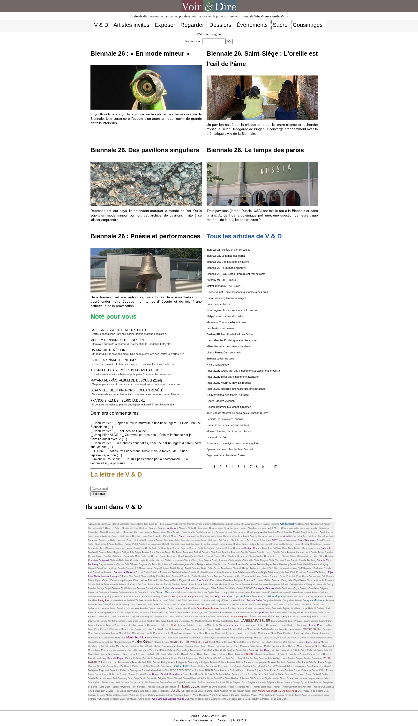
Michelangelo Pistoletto (127, 646)
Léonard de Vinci (229, 629)
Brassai (102, 552)
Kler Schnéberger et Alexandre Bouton (127, 621)
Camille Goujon (248, 552)
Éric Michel (282, 699)
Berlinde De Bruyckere (160, 548)
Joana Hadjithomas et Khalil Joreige (113, 612)
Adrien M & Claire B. (103, 528)
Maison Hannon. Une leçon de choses (229, 431)
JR (302, 612)
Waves (254, 695)
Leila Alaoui (219, 625)
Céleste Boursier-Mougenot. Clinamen (229, 406)
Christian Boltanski (98, 560)
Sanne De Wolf (313, 674)
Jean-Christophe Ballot (216, 604)
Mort (103, 650)
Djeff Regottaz (305, 568)
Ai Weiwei (172, 528)
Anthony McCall (317, 536)
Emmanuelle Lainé (251, 576)
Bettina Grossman (234, 548)
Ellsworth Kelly (148, 576)
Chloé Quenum (326, 556)
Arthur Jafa (265, 540)
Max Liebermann (122, 642)
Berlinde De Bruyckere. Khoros (225, 419)
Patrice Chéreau (133, 658)
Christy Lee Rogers (201, 560)
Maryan (182, 524)
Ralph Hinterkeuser (296, 666)
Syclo (303, 682)
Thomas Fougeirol (227, 687)
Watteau (245, 695)
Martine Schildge (244, 637)
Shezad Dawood (191, 678)
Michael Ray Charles (262, 642)
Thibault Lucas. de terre (220, 358)
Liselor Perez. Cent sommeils (224, 352)
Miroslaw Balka (247, 646)
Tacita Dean (104, 687)
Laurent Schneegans (132, 625)
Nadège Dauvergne (191, 650)
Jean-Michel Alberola (185, 608)
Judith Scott (104, 616)
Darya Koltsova (161, 568)
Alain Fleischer (225, 528)
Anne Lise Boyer (240, 536)
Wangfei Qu (228, 695)
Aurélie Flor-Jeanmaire (150, 544)
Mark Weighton (180, 637)
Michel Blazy (313, 642)
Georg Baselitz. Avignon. (221, 400)
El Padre (123, 576)
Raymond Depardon (109, 670)
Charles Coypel (205, 556)
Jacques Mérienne (314, 600)
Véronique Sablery (182, 695)
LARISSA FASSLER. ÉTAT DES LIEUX (118, 330)
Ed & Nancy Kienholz (278, 572)
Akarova (183, 528)
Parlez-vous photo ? (218, 304)
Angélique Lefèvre (310, 532)
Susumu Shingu (292, 682)
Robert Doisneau (302, 670)
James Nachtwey (120, 604)
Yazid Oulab (103, 699)
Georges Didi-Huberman (124, 588)
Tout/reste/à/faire (135, 691)
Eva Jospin (203, 580)
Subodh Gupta (232, 524)
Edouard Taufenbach (316, 572)
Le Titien (159, 524)
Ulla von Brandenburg (208, 691)
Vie (137, 695)
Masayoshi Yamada (280, 637)
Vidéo (132, 695)
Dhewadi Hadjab (241, 568)
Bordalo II (93, 552)
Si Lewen (244, 678)
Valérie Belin (251, 691)
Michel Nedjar (108, 646)
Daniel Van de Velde (107, 568)
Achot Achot (287, 523)
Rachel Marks (260, 666)
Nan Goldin (220, 650)
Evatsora (248, 580)
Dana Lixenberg (281, 564)
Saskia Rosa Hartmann (100, 678)
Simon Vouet (108, 682)
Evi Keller (258, 580)
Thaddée (150, 687)
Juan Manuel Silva (314, 612)
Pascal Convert (323, 654)
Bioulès (297, 548)
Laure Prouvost (295, 621)
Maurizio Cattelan (104, 642)
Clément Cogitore (138, 564)
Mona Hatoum (289, 646)
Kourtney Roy (153, 621)
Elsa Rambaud (163, 576)
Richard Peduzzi (238, 670)
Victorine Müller (104, 695)
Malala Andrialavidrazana (266, 629)
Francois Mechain (218, 584)
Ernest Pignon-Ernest (98, 580)
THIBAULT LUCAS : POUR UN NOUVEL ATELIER (126, 370)
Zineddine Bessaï (236, 699)
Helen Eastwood (253, 592)
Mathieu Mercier (315, 637)
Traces (155, 691)
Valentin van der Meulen (232, 691)
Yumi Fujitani (143, 699)
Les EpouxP (232, 625)
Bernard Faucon (180, 548)
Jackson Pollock (237, 600)
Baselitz (305, 544)
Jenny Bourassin (273, 608)
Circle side (248, 560)
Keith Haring (305, 616)
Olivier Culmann (219, 654)
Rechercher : (193, 41)
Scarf (130, 678)
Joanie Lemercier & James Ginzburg (150, 612)
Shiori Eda (219, 678)
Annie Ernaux (276, 536)
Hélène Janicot (258, 596)
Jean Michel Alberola (174, 604)
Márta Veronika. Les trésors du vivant (229, 346)
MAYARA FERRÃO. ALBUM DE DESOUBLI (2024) (126, 380)
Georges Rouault (145, 588)
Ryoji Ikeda (247, 674)
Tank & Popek (138, 687)
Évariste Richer (271, 524)
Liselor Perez (316, 625)
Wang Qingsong (201, 695)
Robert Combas (285, 670)
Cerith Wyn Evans (187, 556)
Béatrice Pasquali (230, 552)
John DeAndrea (211, 612)
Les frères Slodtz (285, 625)
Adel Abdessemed (314, 524)
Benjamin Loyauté (124, 548)
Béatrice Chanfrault (211, 552)
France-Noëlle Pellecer (115, 584)
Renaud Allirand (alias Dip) (155, 670)
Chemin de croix (272, 556)
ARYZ (275, 540)
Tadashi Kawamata (120, 687)
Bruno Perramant (184, 552)
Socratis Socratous (130, 682)
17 (275, 467)
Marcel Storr (125, 633)
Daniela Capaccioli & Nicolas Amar (135, 568)
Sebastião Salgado (156, 678)
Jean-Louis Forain (303, 604)
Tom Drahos (107, 691)
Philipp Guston (168, 662)
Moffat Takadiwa (272, 646)
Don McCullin (142, 572)
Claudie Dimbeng (308, 560)
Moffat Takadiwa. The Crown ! (224, 285)
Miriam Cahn (232, 646)
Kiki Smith (102, 621)
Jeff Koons (258, 608)
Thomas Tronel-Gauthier (284, 687)
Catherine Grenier (149, 556)
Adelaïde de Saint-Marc (100, 524)
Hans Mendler (194, 592)
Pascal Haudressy (97, 658)
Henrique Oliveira (162, 596)
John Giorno (226, 612)
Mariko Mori (264, 633)
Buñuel (197, 552)
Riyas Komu (270, 670)
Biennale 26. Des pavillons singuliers (144, 150)
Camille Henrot (264, 552)
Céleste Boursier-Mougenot (175, 564)
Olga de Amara (188, 654)
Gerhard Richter (162, 588)
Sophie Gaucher (168, 682)
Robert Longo (101, 674)
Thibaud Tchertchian (166, 687)
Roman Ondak (160, 674)
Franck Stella (202, 584)
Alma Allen (166, 532)
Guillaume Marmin (128, 592)
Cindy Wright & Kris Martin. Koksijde (228, 394)
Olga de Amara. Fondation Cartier (226, 455)
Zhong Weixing (218, 699)
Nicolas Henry (263, 650)
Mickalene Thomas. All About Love (226, 322)
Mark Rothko (136, 637)
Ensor (282, 576)
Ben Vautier (94, 548)
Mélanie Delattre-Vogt (170, 650)
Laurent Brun (325, 621)
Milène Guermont (216, 646)
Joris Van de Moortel (242, 612)
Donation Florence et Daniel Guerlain (168, 572)
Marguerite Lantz (161, 633)
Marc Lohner (111, 633)
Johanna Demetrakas (180, 612)
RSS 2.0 (239, 720)
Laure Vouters (311, 621)
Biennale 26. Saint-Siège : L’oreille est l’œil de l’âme (236, 273)
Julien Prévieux (176, 616)
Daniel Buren (296, 564)
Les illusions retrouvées (220, 328)
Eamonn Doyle (259, 572)
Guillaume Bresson (108, 592)
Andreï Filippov (232, 532)
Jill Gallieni (319, 608)
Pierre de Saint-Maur (161, 666)
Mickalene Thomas (183, 646)
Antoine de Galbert (108, 540)
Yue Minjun (130, 699)
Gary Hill (321, 584)
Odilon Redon (173, 654)
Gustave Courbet (147, 592)
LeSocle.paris (301, 625)
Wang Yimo (215, 695)
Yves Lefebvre (159, 698)
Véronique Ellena (164, 695)
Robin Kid (114, 674)
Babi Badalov (187, 544)
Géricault (182, 592)
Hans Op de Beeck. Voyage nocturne (228, 425)
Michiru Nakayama (163, 646)
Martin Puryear (209, 637)
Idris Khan (149, 524)
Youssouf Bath (117, 699)
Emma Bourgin (214, 576)
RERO (173, 670)
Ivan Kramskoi (195, 600)
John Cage (197, 612)
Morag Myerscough (324, 646)
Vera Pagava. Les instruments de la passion (232, 310)
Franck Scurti (187, 584)
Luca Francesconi (188, 629)
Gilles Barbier (217, 588)
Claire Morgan (261, 560)
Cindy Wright (234, 560)
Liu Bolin (329, 625)
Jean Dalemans (138, 604)
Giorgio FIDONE (244, 588)
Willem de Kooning (274, 695)
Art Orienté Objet (228, 540)
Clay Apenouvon (107, 564)
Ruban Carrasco (232, 674)
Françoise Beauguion (269, 584)
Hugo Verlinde (241, 596)
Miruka (259, 646)
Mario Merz (276, 633)
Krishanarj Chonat (211, 621)
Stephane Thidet (224, 682)
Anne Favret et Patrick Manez (163, 536)
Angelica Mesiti (276, 532)
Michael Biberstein (242, 642)
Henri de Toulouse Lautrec (128, 596)
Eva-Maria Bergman (233, 580)
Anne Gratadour (202, 536)
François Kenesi (250, 584)
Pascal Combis (307, 654)
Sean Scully (140, 678)
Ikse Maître (304, 596)
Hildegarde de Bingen (184, 596)
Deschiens (226, 568)
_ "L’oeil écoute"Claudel (130, 431)
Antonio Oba (162, 540)
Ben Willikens (107, 548)
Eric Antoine (315, 576)
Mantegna (309, 629)
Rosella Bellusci (216, 674)
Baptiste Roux (240, 544)
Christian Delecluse (119, 560)
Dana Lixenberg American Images (226, 298)
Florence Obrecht (315, 580)
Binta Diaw (287, 548)
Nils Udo (328, 650)
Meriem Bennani (224, 642)
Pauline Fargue (295, 658)
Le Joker (162, 625)
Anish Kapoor (326, 532)
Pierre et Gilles (181, 666)
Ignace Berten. (290, 596)
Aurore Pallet (131, 544)
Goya (296, 588)
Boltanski (326, 548)
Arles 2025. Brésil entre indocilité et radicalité (233, 376)
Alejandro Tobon (297, 528)
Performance (124, 662)
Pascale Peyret (115, 658)
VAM (300, 691)
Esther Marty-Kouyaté (121, 580)
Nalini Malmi (208, 650)
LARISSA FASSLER (255, 620)
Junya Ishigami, (238, 616)
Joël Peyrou (294, 612)
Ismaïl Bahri (168, 600)
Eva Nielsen (216, 580)
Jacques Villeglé (103, 604)
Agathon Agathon (157, 528)
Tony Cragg (120, 691)
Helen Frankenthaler (272, 592)
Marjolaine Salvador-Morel (101, 637)
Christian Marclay (155, 560)
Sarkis (325, 674)
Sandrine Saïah (276, 674)
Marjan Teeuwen (320, 633)
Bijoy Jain (267, 548)
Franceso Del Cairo (137, 584)
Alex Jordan (312, 528)
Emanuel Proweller (181, 576)
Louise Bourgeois (136, 629)
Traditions (165, 691)
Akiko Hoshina (195, 528)
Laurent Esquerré (96, 625)
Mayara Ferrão (161, 642)
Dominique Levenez (103, 572)
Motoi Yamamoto (115, 650)
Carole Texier (317, 552)
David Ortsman (192, 568)
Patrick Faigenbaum (188, 658)
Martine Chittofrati (226, 637)
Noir (110, 654)
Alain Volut (267, 528)
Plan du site (181, 720)
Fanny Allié (286, 580)
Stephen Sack (240, 682)
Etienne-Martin (171, 580)
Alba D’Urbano (281, 528)
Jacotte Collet (254, 600)
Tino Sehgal (94, 691)
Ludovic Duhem (206, 629)
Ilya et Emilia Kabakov (322, 596)
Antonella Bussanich (144, 540)
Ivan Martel (209, 600)
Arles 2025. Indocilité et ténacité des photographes (236, 388)
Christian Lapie (137, 560)
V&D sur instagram (209, 34)
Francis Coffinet (172, 584)
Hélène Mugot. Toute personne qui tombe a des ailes (237, 292)
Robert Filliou (318, 670)
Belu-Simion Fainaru (320, 544)
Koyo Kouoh (167, 621)
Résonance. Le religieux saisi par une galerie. (233, 443)
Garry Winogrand (307, 584)
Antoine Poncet (126, 540)
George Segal (104, 588)
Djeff (271, 568)
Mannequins (296, 629)
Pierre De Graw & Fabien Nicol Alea (132, 666)
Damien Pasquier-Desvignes (242, 564)
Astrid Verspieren (325, 540)
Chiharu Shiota (289, 556)
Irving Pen (104, 600)
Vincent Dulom (147, 695)
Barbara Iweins (256, 544)
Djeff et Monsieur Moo (285, 568)
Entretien (290, 576)
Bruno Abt (170, 552)
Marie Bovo (192, 633)
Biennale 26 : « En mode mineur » (139, 53)
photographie (260, 662)
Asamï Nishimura (288, 540)
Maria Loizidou (178, 633)
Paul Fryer (219, 658)
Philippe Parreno (209, 662)
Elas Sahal (134, 576)
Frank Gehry (235, 584)
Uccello (175, 690)
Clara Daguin (291, 560)
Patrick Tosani (206, 658)
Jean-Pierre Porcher (208, 608)
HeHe (241, 592)
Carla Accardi (303, 552)
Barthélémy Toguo (291, 544)
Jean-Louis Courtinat (282, 604)
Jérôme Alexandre (257, 616)
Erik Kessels (328, 576)
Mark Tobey (167, 637)
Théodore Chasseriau (323, 687)
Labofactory (227, 621)
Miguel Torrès (200, 646)
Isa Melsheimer (118, 600)
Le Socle (172, 625)
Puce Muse (211, 666)
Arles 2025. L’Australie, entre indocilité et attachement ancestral (243, 370)
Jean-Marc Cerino (165, 608)
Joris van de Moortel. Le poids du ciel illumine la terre (237, 413)
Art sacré (241, 540)
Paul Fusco (232, 658)
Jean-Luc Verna (147, 608)
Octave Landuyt (146, 654)
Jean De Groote (155, 604)
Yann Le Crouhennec (312, 695)
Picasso (272, 662)
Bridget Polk (128, 552)
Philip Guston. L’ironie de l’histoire (226, 316)
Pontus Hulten (198, 666)
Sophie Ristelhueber (187, 682)
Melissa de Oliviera (202, 641)
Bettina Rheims (252, 548)
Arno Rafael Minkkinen (206, 540)
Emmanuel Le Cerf (232, 576)
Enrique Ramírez (270, 576)
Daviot (217, 568)
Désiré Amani (245, 572)
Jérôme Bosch (275, 616)
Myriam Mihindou (133, 650)
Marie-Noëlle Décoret (226, 633)
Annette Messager (259, 536)
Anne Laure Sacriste (221, 536)
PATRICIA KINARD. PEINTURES (113, 360)
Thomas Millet (244, 687)
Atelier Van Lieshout (98, 544)
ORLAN (248, 654)
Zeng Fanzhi (204, 699)
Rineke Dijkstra (255, 670)
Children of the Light (307, 556)
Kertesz (316, 616)
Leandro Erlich (185, 625)
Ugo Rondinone (189, 691)
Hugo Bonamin (223, 596)
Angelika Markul (292, 532)
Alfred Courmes (107, 532)
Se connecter (203, 720)
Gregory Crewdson (309, 588)
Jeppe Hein (307, 608)
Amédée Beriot (180, 532)
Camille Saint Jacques (284, 552)
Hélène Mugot (274, 596)
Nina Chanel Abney (218, 364)
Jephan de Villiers (291, 608)
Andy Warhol (260, 532)
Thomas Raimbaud (261, 687)
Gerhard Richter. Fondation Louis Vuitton (230, 334)
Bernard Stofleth (197, 548)
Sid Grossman (257, 678)
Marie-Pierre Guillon (247, 633)
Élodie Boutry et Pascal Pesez (261, 699)
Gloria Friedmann (283, 588)
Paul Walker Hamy (277, 658)
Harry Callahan (229, 592)
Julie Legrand (118, 616)
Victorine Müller (120, 695)
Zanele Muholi (176, 698)
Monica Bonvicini (305, 646)
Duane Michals (213, 572)
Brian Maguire (114, 552)
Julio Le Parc (222, 616)
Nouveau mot (130, 654)
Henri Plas (147, 596)
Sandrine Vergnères (295, 674)
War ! (238, 695)
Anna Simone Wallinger (100, 536)
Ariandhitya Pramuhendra (181, 540)
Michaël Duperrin (296, 642)
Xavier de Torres (293, 695)
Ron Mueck (175, 674)
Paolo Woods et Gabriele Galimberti (281, 654)
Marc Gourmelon (96, 633)
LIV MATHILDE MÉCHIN (107, 350)
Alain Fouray (240, 528)
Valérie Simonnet (267, 690)
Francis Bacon (155, 584)
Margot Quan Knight (142, 633)
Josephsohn (281, 612)
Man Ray (284, 629)
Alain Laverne (254, 528)
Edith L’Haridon (298, 572)
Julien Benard (160, 616)
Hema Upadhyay (105, 596)
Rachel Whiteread (277, 666)
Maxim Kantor (142, 642)
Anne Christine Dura (136, 536)
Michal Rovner (194, 524)
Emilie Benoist (199, 576)
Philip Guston (153, 662)
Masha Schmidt (298, 637)
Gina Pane (230, 588)
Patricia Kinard (170, 658)
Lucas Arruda (172, 524)
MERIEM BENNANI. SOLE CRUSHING (118, 340)
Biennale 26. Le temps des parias (255, 150)
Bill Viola (277, 548)
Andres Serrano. (216, 532)
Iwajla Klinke (222, 600)
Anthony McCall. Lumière (221, 279)
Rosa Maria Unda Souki (195, 674)
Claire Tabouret (276, 560)
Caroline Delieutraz (113, 556)
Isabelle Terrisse (135, 600)
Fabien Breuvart (272, 580)
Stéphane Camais (257, 682)
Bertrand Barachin (215, 548)
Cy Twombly (154, 564)
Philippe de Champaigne (188, 662)
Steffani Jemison (206, 682)
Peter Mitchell (139, 662)
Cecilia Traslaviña (168, 556)
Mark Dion (120, 637)
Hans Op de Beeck (211, 592)
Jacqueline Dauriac (272, 600)
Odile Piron (160, 654)
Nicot (289, 650)
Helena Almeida (312, 592)
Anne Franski (186, 536)
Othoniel (258, 654)
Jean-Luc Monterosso (128, 608)
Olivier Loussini (235, 654)
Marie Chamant (206, 633)
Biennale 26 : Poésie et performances (145, 236)
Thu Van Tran (304, 687)
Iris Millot (92, 600)
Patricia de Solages (152, 658)
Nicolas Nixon (279, 650)
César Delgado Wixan (201, 564)
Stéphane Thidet (275, 682)
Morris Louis (94, 650)
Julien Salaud (191, 616)
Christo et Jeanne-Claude (177, 560)
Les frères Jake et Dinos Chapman (258, 625)
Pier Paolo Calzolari (307, 662)
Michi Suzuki (147, 646)
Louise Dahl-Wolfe (155, 629)
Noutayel (117, 654)
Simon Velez (94, 682)
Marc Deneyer (324, 629)
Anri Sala (288, 536)
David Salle (207, 568)
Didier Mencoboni (259, 568)
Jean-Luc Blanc (108, 608)
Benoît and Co (141, 548)
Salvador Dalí (261, 674)
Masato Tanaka (261, 637)
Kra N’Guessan (182, 621)
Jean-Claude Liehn (238, 604)
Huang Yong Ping (205, 596)
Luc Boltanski (172, 629)
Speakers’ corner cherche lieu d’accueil (230, 449)
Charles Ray (220, 556)
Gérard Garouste (166, 592)
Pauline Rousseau (313, 658)
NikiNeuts (318, 650)
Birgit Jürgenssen (311, 548)
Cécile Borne (136, 524)
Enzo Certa (302, 576)
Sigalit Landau (272, 678)
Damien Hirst (220, 564)
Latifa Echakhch (279, 621)
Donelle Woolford (197, 572)
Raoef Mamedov (315, 666)
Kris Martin (196, 621)
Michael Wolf (280, 642)
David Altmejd (177, 568)
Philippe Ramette (244, 662)
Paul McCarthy (245, 658)
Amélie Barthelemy (197, 532)
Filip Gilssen (299, 580)
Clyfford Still (122, 564)
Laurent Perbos (113, 625)
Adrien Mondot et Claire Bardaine (131, 528)
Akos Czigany (210, 528)
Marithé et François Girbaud (297, 633)
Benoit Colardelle (120, 524)
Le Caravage (150, 625)
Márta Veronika (150, 650)
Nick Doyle (248, 650)
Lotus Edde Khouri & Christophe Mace (107, 629)
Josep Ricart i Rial (264, 612)
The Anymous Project (251, 524)
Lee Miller (207, 625)
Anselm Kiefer (301, 536)
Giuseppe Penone (264, 588)
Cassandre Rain (132, 556)
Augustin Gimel (116, 544)
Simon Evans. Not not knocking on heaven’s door (305, 678)
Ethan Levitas (140, 580)
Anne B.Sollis (118, 536)
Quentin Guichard (243, 666)
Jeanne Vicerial (244, 608)
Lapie (236, 621)
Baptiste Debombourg (221, 544)
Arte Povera (253, 540)
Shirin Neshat (232, 678)
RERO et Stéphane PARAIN (199, 670)
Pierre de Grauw (105, 666)
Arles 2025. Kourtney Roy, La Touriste (229, 382)
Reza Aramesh (221, 670)
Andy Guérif (247, 532)
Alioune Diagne (152, 532)
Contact (222, 720)
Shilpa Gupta (206, 678)
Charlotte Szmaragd (237, 556)
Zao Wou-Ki (191, 699)
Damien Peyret (264, 564)
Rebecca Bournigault (130, 670)
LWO (217, 629)
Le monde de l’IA (216, 437)
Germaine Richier (180, 588)
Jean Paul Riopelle (195, 604)
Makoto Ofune (245, 629)
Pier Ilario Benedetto (287, 662)
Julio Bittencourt (207, 616)
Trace (148, 691)
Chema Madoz (255, 556)
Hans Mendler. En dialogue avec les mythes (232, 340)
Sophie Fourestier (150, 682)
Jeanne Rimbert (228, 608)
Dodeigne (318, 568)
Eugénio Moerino (187, 580)
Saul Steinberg (119, 678)
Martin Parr (195, 637)
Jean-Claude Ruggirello (259, 604)
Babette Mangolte (171, 544)
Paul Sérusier (260, 658)
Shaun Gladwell (174, 678)
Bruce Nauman (157, 552)
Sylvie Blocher (314, 682)
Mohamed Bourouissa (213, 524)
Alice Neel (139, 532)
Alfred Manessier (125, 532)
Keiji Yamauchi (290, 616)
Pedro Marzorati (109, 662)
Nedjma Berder (234, 650)
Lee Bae (198, 625)
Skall (117, 682)
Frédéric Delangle (289, 584)
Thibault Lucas (188, 686)
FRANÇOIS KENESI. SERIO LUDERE (117, 400)
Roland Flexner (128, 674)
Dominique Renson (124, 572)
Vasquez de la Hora (313, 691)
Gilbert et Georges (200, 588)
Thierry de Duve (209, 687)
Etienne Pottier (155, 580)
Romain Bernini (143, 674)
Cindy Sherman (219, 560)
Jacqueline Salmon (292, 600)
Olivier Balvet (203, 654)
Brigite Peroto (142, 552)
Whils (261, 695)
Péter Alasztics (225, 666)
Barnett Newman (273, 544)
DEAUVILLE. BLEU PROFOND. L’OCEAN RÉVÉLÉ (126, 390)
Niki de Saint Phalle (303, 650)
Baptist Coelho (202, 544)
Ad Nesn (299, 524)
